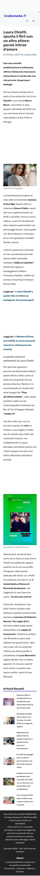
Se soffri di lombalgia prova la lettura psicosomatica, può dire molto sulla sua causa (25, 761)
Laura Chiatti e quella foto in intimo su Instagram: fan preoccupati (18, 295)
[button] (27, 21)
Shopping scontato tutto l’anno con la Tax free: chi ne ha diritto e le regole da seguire (24, 720)
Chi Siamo (20, 872)
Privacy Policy (9, 868)
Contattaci (20, 852)
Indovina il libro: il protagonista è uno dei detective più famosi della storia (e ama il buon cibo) (25, 701)
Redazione (31, 868)
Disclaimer (21, 868)
